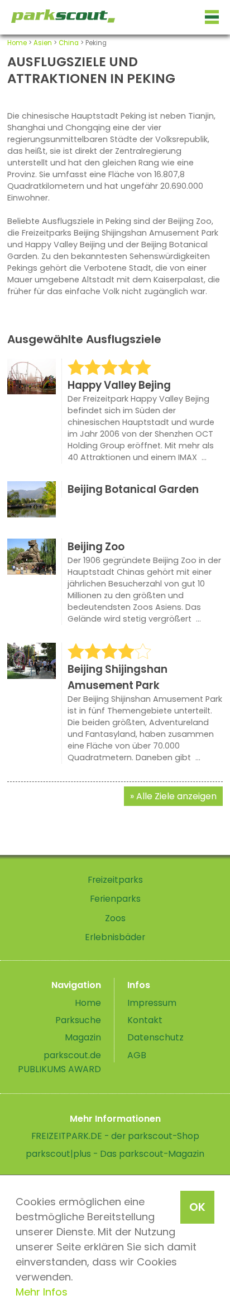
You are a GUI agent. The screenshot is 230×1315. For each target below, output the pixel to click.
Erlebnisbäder (115, 937)
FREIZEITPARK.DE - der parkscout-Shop (115, 1136)
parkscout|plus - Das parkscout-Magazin (115, 1153)
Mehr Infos (42, 1292)
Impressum (151, 1002)
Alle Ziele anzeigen (176, 796)
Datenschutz (155, 1037)
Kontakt (144, 1020)
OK (197, 1207)
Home (17, 42)
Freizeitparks (115, 879)
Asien (42, 42)
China (69, 42)
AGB (136, 1055)
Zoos (115, 918)
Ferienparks (115, 898)
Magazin (83, 1037)
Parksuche (78, 1020)
